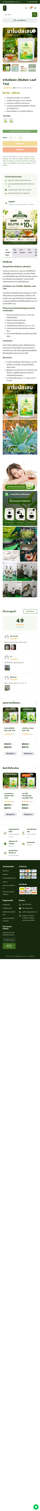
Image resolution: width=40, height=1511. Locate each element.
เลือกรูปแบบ (10, 753)
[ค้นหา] (34, 14)
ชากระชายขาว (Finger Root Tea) (9, 795)
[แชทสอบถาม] (35, 1506)
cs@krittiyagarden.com (29, 912)
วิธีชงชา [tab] (30, 251)
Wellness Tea (15, 163)
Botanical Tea (7, 159)
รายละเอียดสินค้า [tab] (7, 252)
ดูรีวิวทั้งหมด (30, 611)
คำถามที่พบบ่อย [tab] (37, 252)
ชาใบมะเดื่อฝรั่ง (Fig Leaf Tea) (9, 729)
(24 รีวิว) (18, 88)
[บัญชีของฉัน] (26, 8)
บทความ (5, 882)
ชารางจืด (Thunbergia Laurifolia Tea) (27, 795)
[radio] (5, 120)
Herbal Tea (15, 159)
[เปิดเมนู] (35, 8)
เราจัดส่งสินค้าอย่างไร (9, 878)
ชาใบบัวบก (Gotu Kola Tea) (28, 729)
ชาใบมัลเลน (23, 163)
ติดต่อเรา (5, 874)
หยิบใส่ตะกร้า (20, 144)
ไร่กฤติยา (5, 165)
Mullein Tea (12, 161)
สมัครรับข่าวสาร (9, 946)
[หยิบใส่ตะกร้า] (15, 722)
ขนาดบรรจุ (6, 116)
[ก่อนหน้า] (30, 703)
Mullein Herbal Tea (24, 159)
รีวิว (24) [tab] (15, 251)
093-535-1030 (33, 2)
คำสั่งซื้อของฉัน (7, 908)
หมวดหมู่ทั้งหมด (21, 20)
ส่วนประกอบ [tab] (22, 251)
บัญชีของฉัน (6, 905)
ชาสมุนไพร (26, 157)
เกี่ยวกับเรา (6, 871)
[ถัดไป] (35, 703)
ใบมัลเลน (29, 163)
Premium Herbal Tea (22, 161)
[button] (34, 31)
